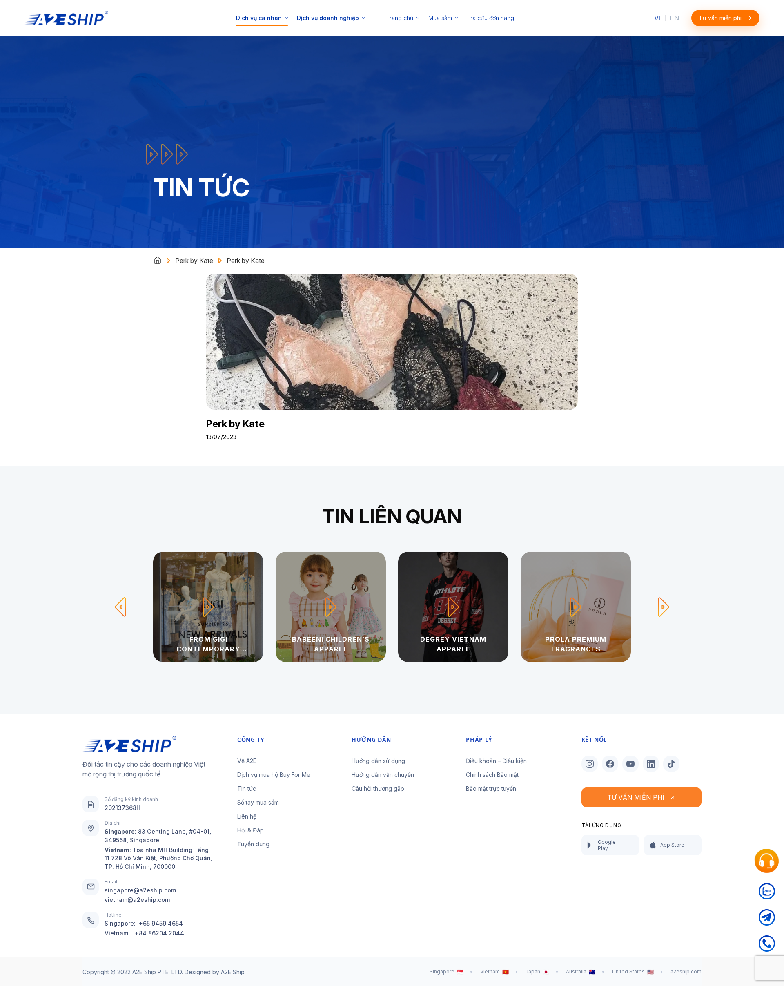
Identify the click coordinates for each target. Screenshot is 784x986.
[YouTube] (630, 764)
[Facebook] (610, 764)
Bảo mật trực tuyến (491, 788)
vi (657, 18)
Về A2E (246, 760)
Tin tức (246, 788)
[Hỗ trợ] (767, 861)
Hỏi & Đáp (250, 830)
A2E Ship (233, 971)
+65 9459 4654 (161, 923)
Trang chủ (399, 17)
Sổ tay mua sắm (258, 802)
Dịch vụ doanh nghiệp (328, 17)
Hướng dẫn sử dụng (378, 760)
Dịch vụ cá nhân (259, 17)
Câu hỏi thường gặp (378, 788)
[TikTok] (671, 764)
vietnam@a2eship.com (137, 899)
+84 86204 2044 (159, 933)
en (674, 18)
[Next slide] (663, 607)
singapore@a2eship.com (140, 890)
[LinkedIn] (651, 764)
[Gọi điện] (767, 948)
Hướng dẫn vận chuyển (383, 774)
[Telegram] (767, 922)
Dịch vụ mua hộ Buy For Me (273, 774)
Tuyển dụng (253, 844)
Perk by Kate (194, 261)
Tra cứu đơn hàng (490, 17)
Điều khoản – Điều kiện (496, 760)
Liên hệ (246, 816)
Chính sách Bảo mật (492, 774)
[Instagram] (589, 764)
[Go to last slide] (120, 607)
